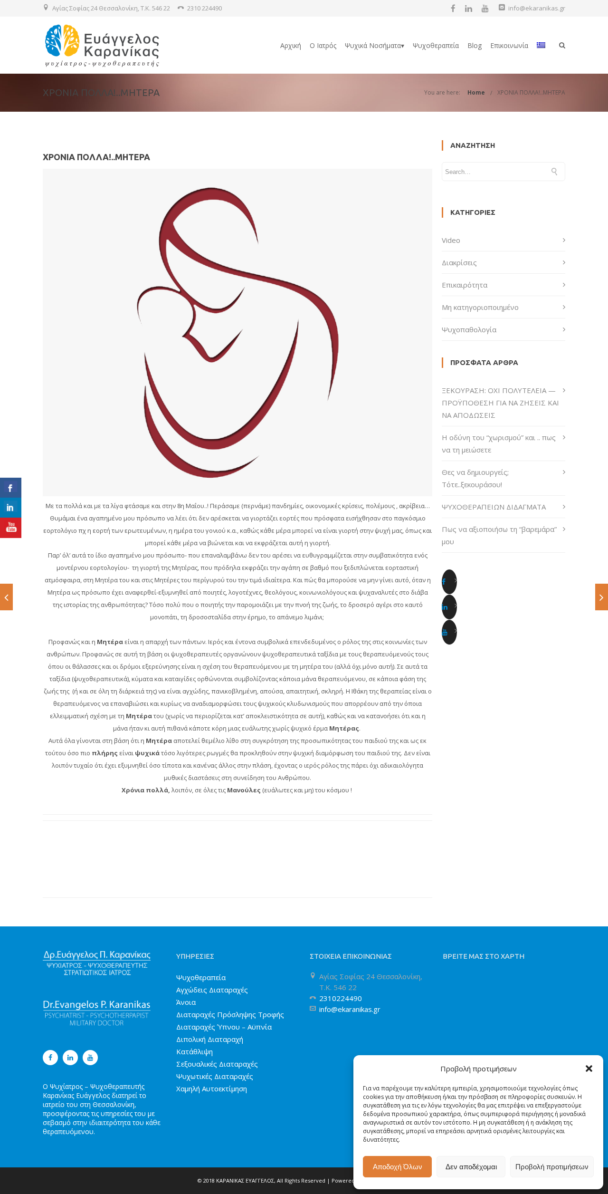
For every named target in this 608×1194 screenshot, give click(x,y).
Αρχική (290, 45)
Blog (474, 45)
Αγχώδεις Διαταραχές (212, 989)
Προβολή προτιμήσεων (552, 1167)
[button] (589, 1068)
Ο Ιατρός (323, 45)
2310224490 (340, 998)
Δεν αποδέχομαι (471, 1167)
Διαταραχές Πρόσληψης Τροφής (230, 1014)
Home (476, 92)
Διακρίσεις (459, 262)
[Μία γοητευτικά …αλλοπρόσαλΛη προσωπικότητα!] (601, 597)
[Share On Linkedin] (10, 508)
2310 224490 (204, 8)
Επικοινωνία (509, 45)
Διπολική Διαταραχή (209, 1039)
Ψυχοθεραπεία (436, 45)
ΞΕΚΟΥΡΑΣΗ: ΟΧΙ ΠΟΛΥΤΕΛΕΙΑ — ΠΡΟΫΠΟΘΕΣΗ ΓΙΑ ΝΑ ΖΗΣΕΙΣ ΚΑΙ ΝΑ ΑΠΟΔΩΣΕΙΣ (500, 402)
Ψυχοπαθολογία (469, 329)
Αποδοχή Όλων (397, 1167)
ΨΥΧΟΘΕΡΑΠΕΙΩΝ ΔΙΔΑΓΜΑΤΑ (494, 506)
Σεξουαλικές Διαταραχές (217, 1064)
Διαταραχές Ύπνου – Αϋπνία (224, 1026)
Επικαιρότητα (464, 284)
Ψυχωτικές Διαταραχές (214, 1076)
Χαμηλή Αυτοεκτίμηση (211, 1088)
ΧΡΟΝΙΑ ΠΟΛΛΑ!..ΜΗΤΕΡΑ (531, 92)
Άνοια (186, 1002)
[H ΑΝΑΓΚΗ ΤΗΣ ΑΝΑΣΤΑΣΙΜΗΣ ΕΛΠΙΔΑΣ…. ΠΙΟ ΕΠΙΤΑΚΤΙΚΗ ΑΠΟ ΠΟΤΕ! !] (6, 597)
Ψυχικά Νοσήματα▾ (374, 45)
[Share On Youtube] (10, 528)
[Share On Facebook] (10, 488)
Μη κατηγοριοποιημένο (480, 307)
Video (451, 240)
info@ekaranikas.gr (536, 8)
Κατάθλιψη (194, 1051)
